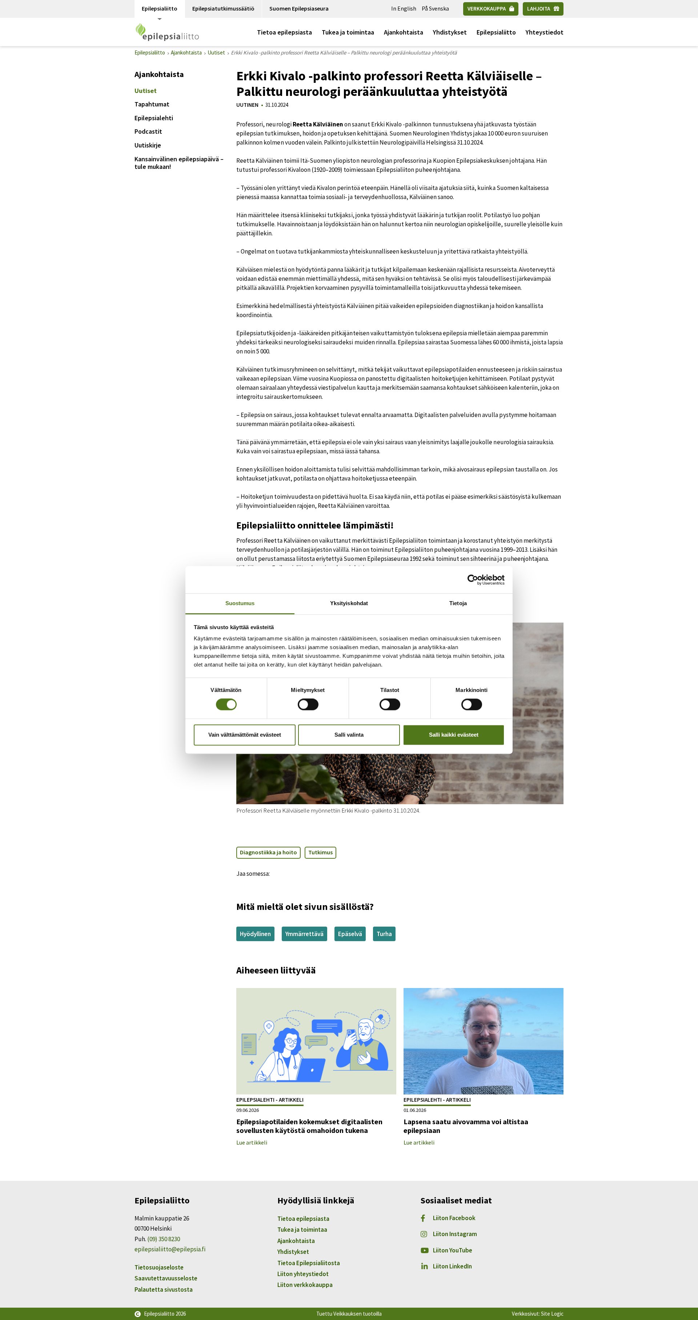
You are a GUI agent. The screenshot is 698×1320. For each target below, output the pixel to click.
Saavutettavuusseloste (166, 1278)
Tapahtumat (152, 104)
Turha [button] (384, 934)
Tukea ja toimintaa (348, 32)
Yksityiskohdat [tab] (349, 603)
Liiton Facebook (454, 1218)
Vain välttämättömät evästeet (244, 735)
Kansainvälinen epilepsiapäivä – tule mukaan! (179, 163)
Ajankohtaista (403, 32)
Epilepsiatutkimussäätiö (223, 8)
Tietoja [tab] (458, 603)
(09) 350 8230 (163, 1239)
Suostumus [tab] (240, 603)
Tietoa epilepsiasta (284, 32)
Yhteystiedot (544, 32)
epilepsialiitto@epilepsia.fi (170, 1249)
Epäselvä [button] (350, 934)
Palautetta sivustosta (164, 1289)
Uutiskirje (148, 145)
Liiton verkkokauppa (305, 1285)
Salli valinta (349, 735)
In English (403, 8)
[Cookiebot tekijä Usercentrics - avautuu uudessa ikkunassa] (473, 579)
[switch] (308, 704)
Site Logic (552, 1313)
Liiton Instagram (455, 1234)
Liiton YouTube (452, 1250)
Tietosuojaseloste (159, 1267)
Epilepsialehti (154, 118)
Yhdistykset (450, 32)
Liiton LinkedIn (452, 1266)
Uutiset (146, 90)
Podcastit (148, 131)
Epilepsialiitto (159, 8)
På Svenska (435, 8)
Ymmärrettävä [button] (304, 934)
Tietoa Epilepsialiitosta (308, 1263)
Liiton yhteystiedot (303, 1274)
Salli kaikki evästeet (453, 735)
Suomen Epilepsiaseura (299, 8)
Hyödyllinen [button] (255, 934)
